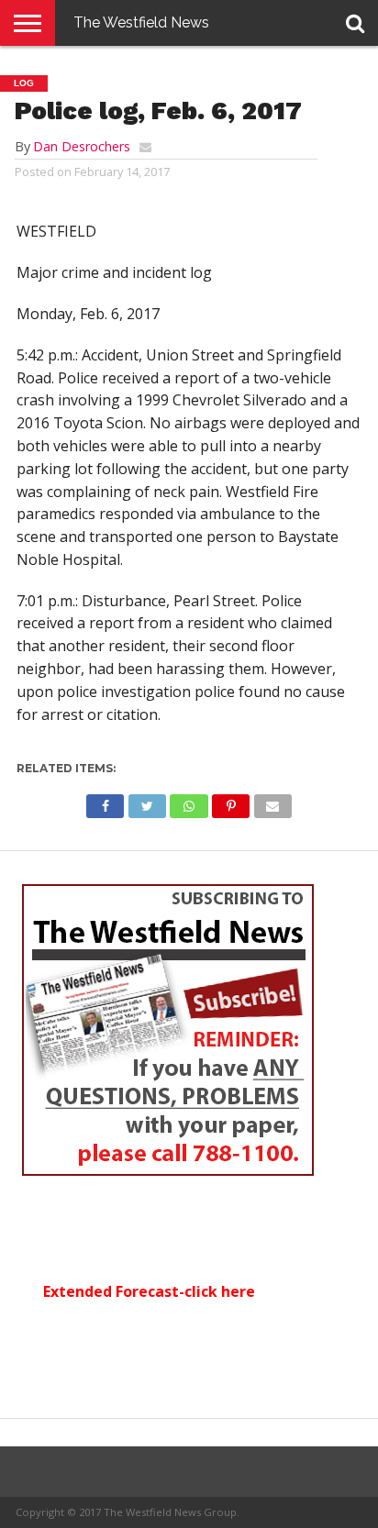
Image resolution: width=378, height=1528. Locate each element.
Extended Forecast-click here (149, 1291)
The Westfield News (141, 22)
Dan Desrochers (81, 146)
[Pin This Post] (231, 802)
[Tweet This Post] (147, 802)
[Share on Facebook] (105, 802)
